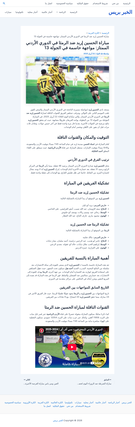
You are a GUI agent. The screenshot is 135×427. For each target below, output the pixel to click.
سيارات (8, 12)
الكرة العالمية (57, 402)
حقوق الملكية (83, 3)
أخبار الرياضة (114, 402)
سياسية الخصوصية (64, 3)
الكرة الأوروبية (29, 402)
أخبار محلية (32, 12)
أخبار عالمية (47, 12)
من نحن (115, 3)
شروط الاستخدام (100, 3)
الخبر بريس (120, 12)
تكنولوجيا (19, 12)
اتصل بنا (48, 3)
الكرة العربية (43, 402)
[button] (4, 3)
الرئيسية (126, 3)
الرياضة (62, 12)
